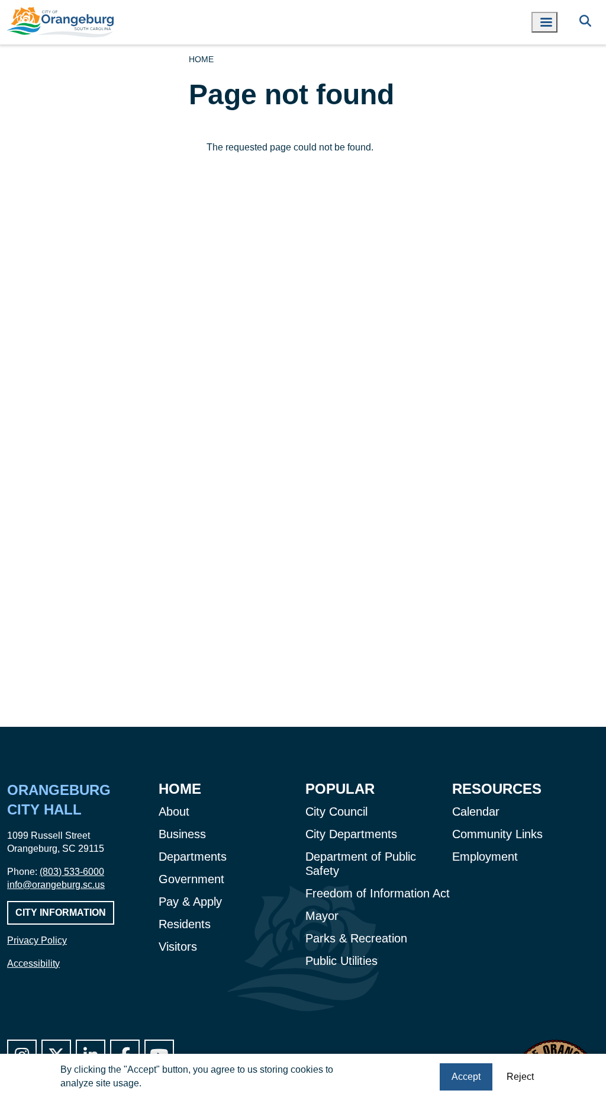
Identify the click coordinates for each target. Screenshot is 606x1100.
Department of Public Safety (360, 863)
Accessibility (33, 963)
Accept (466, 1077)
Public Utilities (341, 960)
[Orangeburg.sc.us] (60, 22)
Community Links (497, 834)
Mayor (322, 915)
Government (191, 879)
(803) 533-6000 (72, 872)
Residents (185, 924)
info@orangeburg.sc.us (56, 885)
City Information (60, 912)
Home (201, 59)
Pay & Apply (190, 901)
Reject (520, 1077)
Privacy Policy (37, 940)
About (174, 811)
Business (182, 834)
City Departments (351, 834)
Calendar (475, 811)
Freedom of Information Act (377, 893)
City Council (336, 811)
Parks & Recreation (356, 938)
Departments (193, 856)
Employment (485, 856)
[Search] (585, 22)
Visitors (178, 946)
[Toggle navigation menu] (544, 22)
